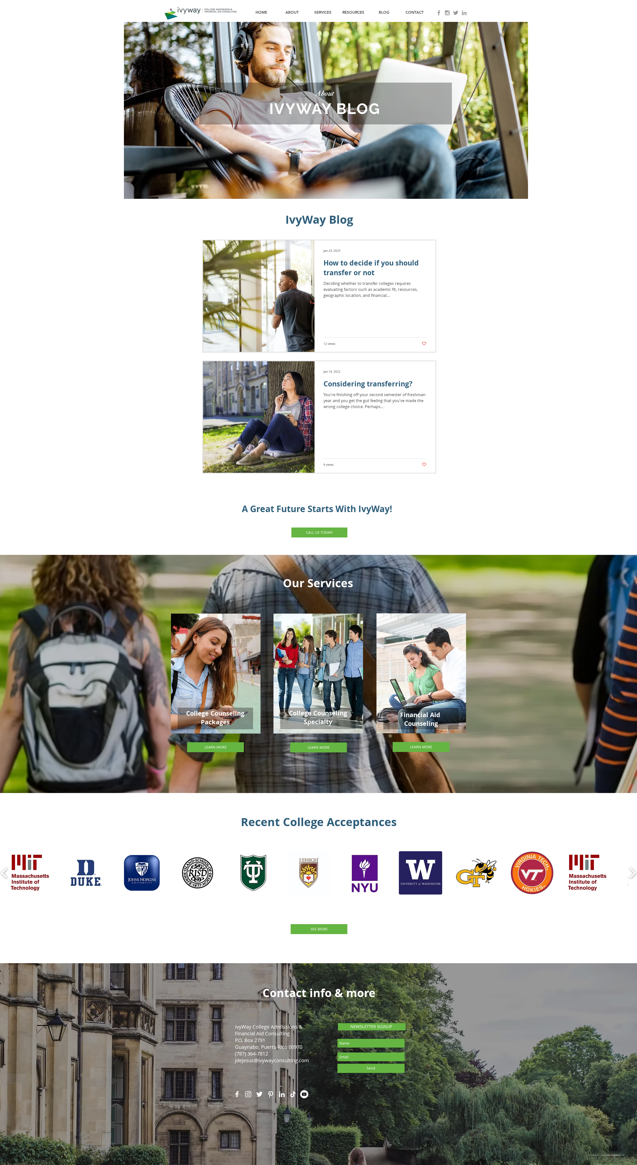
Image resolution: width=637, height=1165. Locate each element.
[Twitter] (259, 1094)
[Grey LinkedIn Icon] (464, 12)
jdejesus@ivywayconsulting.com (272, 1060)
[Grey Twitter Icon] (455, 12)
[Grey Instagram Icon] (447, 12)
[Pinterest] (270, 1094)
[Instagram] (248, 1094)
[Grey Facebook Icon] (438, 12)
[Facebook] (237, 1094)
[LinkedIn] (282, 1094)
